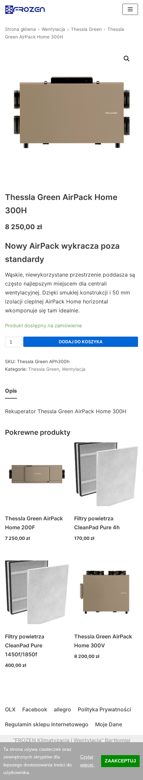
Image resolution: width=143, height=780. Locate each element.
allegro (62, 709)
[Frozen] (25, 9)
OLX (10, 709)
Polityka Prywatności (104, 709)
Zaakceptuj (120, 760)
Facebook (34, 709)
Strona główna (20, 29)
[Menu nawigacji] (130, 9)
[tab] (11, 391)
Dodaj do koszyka (80, 341)
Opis (11, 390)
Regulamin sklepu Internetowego (46, 724)
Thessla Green (86, 29)
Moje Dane (108, 724)
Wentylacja (53, 29)
